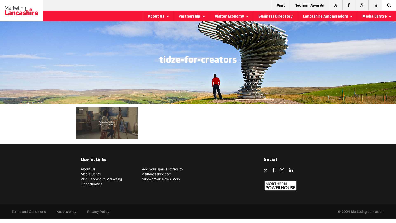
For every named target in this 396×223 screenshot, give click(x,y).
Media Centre (375, 16)
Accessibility (66, 212)
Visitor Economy (230, 16)
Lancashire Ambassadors (326, 16)
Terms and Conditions (29, 212)
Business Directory (275, 16)
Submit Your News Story (161, 179)
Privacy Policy (98, 212)
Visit (281, 6)
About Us (156, 16)
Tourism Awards (309, 6)
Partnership (190, 16)
